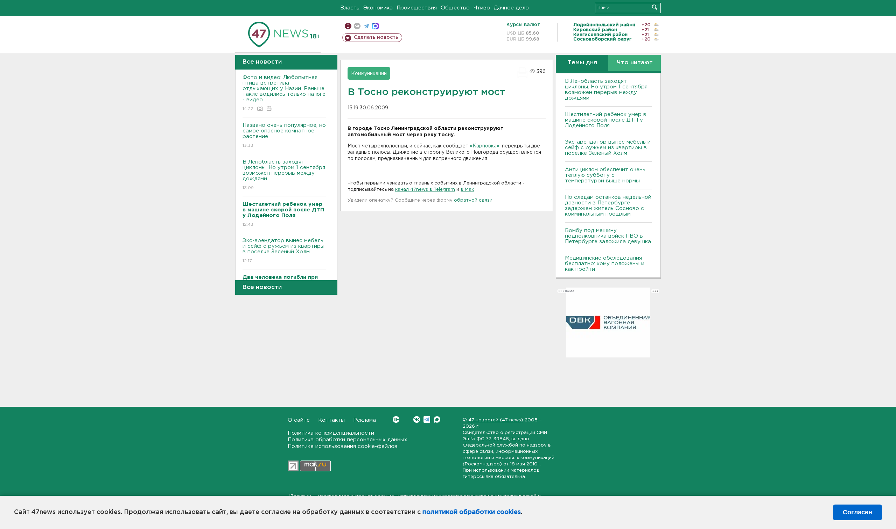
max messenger (375, 26)
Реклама (364, 420)
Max (437, 419)
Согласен (857, 512)
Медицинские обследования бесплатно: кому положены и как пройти (604, 263)
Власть (349, 8)
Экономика (378, 8)
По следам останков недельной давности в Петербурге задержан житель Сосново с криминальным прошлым (608, 205)
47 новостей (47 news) (495, 420)
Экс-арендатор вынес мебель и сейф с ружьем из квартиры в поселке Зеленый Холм (283, 250)
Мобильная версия (348, 26)
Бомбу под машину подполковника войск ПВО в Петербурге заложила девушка (608, 236)
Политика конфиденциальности (331, 433)
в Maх (467, 189)
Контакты (331, 420)
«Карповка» (484, 146)
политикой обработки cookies (471, 512)
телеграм (366, 26)
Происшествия (417, 8)
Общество (455, 8)
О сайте (299, 420)
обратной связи (473, 200)
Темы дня (582, 62)
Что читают (635, 62)
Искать (654, 7)
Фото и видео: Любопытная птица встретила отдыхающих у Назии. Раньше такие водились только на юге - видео (284, 93)
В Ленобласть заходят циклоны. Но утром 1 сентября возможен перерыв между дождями (284, 175)
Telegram (427, 419)
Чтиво (482, 8)
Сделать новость (376, 37)
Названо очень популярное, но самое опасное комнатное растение (284, 135)
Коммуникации (369, 74)
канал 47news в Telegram (425, 189)
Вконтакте (416, 419)
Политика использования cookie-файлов (343, 446)
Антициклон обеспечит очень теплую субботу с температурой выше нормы (605, 175)
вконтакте (357, 26)
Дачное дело (511, 8)
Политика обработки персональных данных (347, 439)
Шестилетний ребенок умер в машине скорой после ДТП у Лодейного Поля (605, 120)
